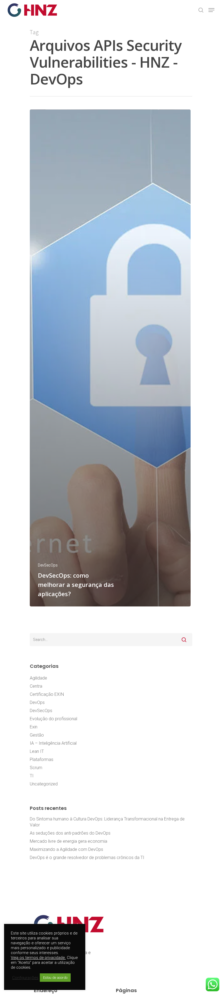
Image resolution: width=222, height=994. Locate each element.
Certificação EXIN (47, 694)
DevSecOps (48, 565)
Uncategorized (44, 784)
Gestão (37, 735)
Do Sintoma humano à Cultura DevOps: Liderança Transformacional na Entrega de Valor (107, 822)
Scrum (36, 767)
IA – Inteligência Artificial (53, 743)
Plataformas (41, 759)
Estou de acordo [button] (55, 978)
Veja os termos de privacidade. (38, 957)
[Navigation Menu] (211, 10)
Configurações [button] (25, 977)
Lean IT (37, 751)
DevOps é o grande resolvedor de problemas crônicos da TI (87, 857)
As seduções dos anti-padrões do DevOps (70, 833)
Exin (33, 726)
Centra (36, 686)
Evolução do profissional (53, 718)
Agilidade (38, 678)
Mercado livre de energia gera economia (68, 841)
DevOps (37, 702)
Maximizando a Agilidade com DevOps (66, 849)
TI (32, 775)
